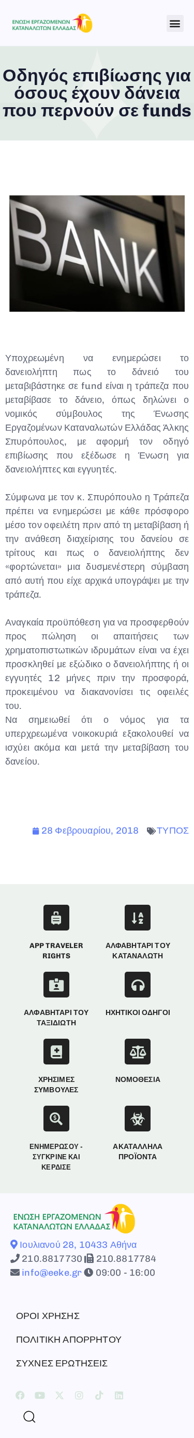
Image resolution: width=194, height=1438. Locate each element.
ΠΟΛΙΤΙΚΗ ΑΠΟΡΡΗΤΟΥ (69, 1339)
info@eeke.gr (51, 1272)
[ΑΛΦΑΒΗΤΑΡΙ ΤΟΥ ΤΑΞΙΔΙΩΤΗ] (56, 984)
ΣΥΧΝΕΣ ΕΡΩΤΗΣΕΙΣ (62, 1363)
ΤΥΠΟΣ (173, 830)
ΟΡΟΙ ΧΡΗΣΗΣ (48, 1316)
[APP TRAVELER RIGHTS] (56, 918)
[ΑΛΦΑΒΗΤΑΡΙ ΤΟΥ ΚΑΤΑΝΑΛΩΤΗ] (138, 918)
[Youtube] (39, 1395)
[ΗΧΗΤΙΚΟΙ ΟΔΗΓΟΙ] (138, 984)
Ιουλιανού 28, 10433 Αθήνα (77, 1244)
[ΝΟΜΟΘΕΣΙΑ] (138, 1051)
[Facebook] (20, 1395)
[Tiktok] (99, 1395)
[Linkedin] (119, 1395)
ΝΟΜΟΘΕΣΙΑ (137, 1079)
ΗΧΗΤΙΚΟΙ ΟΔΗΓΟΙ (138, 1012)
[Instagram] (79, 1395)
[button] (175, 23)
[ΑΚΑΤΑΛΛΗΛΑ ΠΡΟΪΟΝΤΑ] (138, 1118)
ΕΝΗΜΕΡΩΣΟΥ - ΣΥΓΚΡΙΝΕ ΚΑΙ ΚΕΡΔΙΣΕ (56, 1157)
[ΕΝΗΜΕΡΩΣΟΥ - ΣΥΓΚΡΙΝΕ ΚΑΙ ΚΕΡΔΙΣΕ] (56, 1118)
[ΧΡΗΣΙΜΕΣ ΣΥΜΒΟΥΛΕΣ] (56, 1051)
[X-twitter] (59, 1395)
